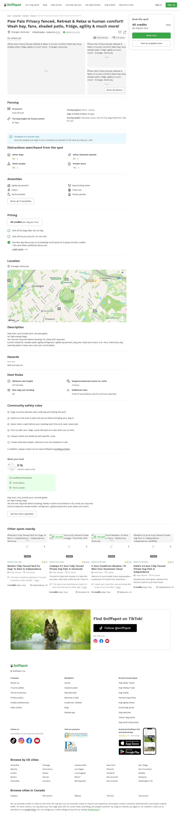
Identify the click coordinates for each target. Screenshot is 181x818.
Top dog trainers (93, 5)
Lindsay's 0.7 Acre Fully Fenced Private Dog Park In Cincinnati (66, 567)
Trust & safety (17, 688)
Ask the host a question (22, 514)
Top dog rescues (73, 5)
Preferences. (93, 810)
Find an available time (151, 43)
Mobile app (70, 712)
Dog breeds (110, 5)
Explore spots (71, 688)
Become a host (126, 5)
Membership (70, 693)
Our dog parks (32, 5)
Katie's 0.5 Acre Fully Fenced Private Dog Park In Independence (149, 569)
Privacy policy (16, 697)
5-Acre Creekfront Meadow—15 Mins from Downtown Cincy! (108, 567)
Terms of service (18, 693)
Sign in (158, 5)
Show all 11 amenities (20, 201)
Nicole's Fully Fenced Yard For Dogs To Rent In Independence (24, 567)
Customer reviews (73, 702)
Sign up (171, 5)
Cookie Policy (30, 810)
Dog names (56, 5)
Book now (151, 35)
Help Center (16, 707)
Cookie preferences (19, 702)
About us (14, 683)
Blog (45, 5)
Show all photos (114, 90)
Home (67, 683)
